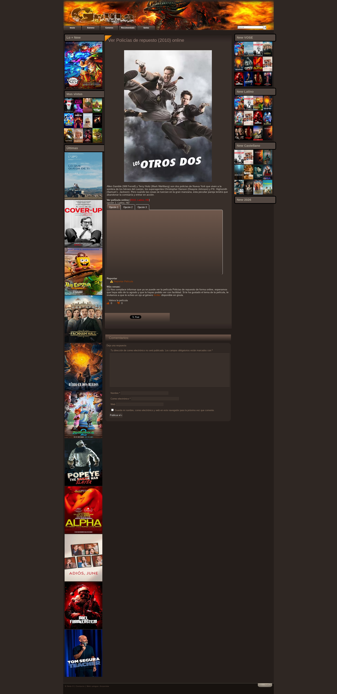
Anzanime (104, 686)
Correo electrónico (121, 398)
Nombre (115, 393)
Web (113, 404)
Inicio (72, 28)
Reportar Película (123, 281)
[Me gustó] (108, 303)
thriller (157, 295)
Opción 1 (113, 207)
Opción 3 (142, 207)
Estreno (90, 28)
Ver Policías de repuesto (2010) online (146, 40)
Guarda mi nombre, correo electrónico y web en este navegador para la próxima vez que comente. (164, 410)
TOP (267, 685)
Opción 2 (128, 207)
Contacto (80, 686)
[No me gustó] (118, 303)
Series (146, 28)
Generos (109, 28)
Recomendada (127, 28)
